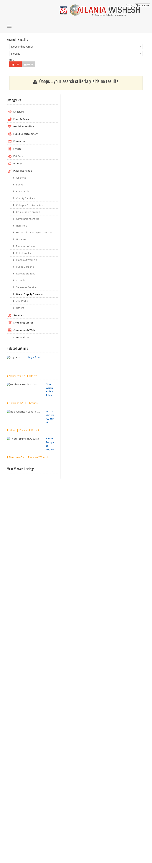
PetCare (18, 156)
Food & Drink (21, 119)
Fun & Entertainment (25, 133)
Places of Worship (26, 260)
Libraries (21, 239)
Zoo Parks (22, 301)
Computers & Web (24, 330)
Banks (19, 184)
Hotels (17, 148)
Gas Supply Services (28, 212)
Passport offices (25, 246)
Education (19, 141)
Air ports (21, 177)
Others (20, 307)
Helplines (21, 225)
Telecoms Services (27, 287)
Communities (21, 337)
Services (18, 315)
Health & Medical (23, 126)
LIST (16, 64)
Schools (20, 280)
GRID (30, 64)
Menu (9, 26)
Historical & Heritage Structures (34, 232)
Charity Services (25, 198)
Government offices (27, 218)
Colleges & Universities (29, 205)
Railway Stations (25, 273)
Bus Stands (22, 191)
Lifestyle (18, 111)
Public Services (22, 170)
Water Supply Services (29, 294)
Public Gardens (25, 266)
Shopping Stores (23, 322)
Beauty (17, 163)
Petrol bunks (23, 253)
